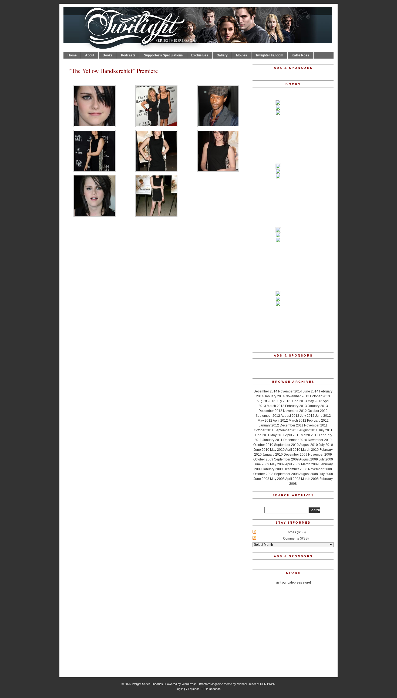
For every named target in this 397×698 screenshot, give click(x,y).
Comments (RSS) (296, 538)
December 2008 (295, 469)
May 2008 (277, 479)
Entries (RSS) (296, 532)
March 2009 (310, 464)
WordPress (189, 684)
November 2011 (316, 425)
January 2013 (318, 406)
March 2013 (275, 406)
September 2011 (286, 430)
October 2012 (318, 411)
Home (72, 55)
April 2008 (292, 479)
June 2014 (310, 391)
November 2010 (320, 440)
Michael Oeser (246, 684)
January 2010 (273, 454)
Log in (179, 688)
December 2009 (295, 454)
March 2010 (310, 450)
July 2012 (307, 416)
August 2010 (308, 445)
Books (108, 55)
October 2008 (263, 474)
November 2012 (295, 411)
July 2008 (326, 474)
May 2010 (277, 450)
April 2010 (292, 450)
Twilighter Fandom (269, 55)
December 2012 (270, 411)
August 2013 (266, 401)
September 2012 (267, 416)
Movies (241, 55)
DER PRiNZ (268, 684)
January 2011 (272, 440)
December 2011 (291, 425)
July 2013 (283, 401)
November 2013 (297, 396)
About (89, 55)
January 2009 (273, 469)
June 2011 (262, 435)
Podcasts (128, 55)
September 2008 (286, 474)
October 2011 (264, 430)
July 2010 (326, 445)
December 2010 (295, 440)
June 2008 (261, 479)
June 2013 (299, 401)
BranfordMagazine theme (215, 684)
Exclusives (199, 55)
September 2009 (286, 459)
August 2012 (290, 416)
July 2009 (326, 459)
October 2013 (320, 396)
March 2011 (309, 435)
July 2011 (325, 430)
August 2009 (308, 459)
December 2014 (265, 391)
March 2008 (310, 479)
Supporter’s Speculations (163, 55)
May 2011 (277, 435)
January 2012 (269, 425)
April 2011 (292, 435)
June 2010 (261, 450)
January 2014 (274, 396)
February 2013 (296, 406)
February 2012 (318, 420)
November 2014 (290, 391)
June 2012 (323, 416)
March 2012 (297, 420)
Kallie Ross (300, 55)
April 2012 (280, 420)
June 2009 (261, 464)
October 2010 (263, 445)
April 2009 (292, 464)
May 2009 (277, 464)
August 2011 (308, 430)
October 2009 (263, 459)
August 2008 (308, 474)
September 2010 (286, 445)
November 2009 (320, 454)
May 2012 (265, 420)
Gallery (222, 55)
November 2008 (320, 469)
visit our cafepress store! (293, 582)
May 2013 (315, 401)
